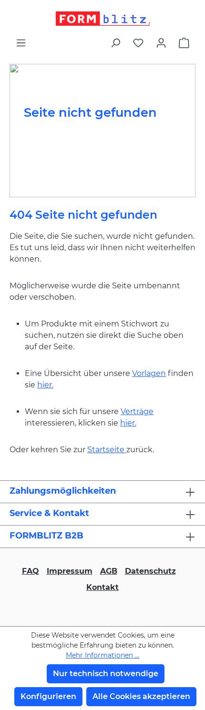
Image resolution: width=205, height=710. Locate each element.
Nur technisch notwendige (105, 673)
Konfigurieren (48, 696)
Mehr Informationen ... (102, 655)
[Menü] (21, 42)
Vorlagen (149, 373)
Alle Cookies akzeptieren (141, 696)
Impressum (69, 571)
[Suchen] (115, 42)
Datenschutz (150, 571)
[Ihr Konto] (161, 42)
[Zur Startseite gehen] (102, 18)
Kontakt (102, 587)
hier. (45, 384)
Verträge (137, 411)
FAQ (30, 571)
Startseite (106, 449)
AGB (108, 571)
